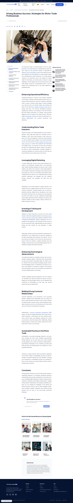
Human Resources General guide (21, 9)
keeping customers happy (41, 107)
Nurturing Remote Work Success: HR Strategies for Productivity (60, 80)
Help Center (56, 489)
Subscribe (46, 406)
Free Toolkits (59, 4)
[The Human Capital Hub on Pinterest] (16, 494)
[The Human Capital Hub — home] (11, 4)
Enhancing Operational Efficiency (13, 69)
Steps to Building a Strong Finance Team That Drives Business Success (60, 76)
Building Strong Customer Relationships (14, 85)
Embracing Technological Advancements (14, 82)
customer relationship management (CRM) (41, 312)
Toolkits (42, 4)
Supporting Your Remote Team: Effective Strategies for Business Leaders (60, 89)
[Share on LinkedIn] (20, 26)
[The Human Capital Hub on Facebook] (13, 494)
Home (7, 9)
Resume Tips (35, 4)
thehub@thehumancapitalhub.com (60, 491)
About (48, 4)
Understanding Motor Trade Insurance (14, 72)
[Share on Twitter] (15, 26)
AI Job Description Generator (45, 489)
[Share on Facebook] (17, 26)
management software (30, 116)
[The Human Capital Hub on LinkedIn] (7, 494)
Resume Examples (29, 489)
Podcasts (41, 487)
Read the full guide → (26, 419)
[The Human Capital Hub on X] (10, 494)
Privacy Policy (58, 500)
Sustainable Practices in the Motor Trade (14, 89)
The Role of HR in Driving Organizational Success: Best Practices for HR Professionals (60, 71)
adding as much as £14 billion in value (31, 72)
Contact (53, 4)
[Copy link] (25, 26)
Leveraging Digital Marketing (12, 75)
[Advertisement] (60, 45)
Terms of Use (52, 500)
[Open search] (65, 4)
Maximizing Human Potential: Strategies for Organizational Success (60, 84)
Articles (11, 9)
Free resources (43, 491)
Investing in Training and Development (14, 79)
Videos (41, 485)
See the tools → (50, 1)
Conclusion (11, 91)
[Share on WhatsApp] (22, 26)
